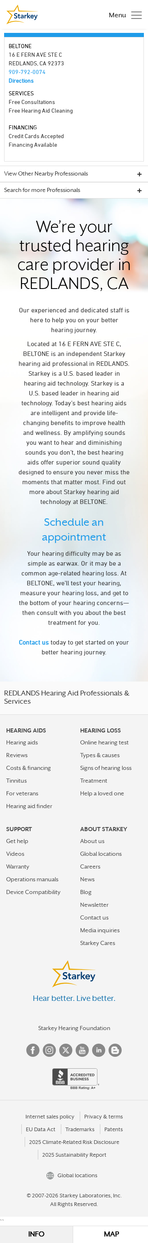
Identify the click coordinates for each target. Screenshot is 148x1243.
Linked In (98, 1050)
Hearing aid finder (29, 806)
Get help (17, 841)
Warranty (17, 866)
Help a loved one (102, 793)
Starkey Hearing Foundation (74, 1028)
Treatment (93, 780)
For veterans (22, 793)
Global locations (101, 853)
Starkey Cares (97, 943)
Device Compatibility (33, 892)
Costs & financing (28, 768)
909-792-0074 (27, 71)
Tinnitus (16, 780)
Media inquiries (100, 930)
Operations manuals (32, 879)
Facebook (32, 1050)
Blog (86, 892)
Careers (90, 866)
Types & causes (100, 755)
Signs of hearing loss (106, 768)
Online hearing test (104, 742)
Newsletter (94, 904)
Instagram (49, 1050)
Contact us (34, 642)
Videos (15, 853)
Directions (21, 80)
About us (92, 841)
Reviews (17, 755)
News (87, 879)
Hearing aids (22, 742)
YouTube (82, 1050)
